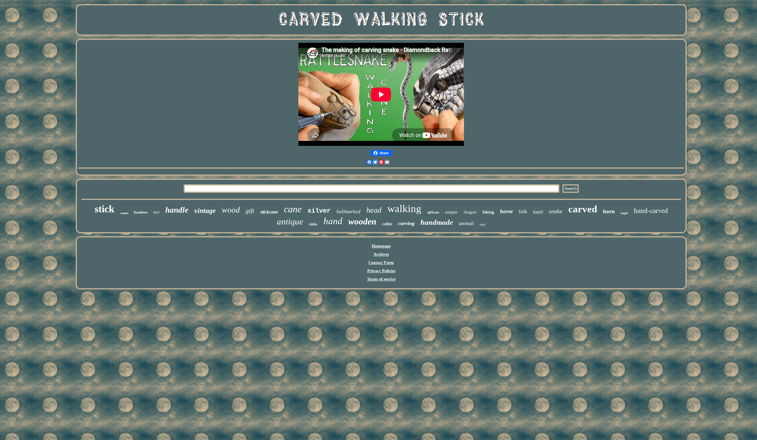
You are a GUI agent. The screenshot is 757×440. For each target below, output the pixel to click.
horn (609, 211)
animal (466, 223)
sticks (313, 224)
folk (523, 211)
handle (176, 210)
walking (404, 208)
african (433, 212)
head (373, 210)
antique (290, 221)
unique (451, 212)
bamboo (141, 212)
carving (406, 223)
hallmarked (348, 211)
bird (156, 212)
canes (124, 213)
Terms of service (381, 279)
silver (319, 211)
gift (250, 210)
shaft (483, 224)
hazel (538, 211)
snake (555, 211)
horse (506, 211)
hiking (488, 212)
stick (104, 208)
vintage (205, 210)
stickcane (269, 211)
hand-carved (651, 210)
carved (582, 209)
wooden (362, 221)
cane (293, 209)
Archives (381, 254)
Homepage (381, 246)
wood (231, 209)
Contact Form (381, 262)
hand (332, 221)
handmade (436, 222)
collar (387, 224)
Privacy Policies (381, 271)
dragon (470, 212)
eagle (624, 213)
